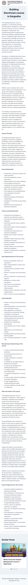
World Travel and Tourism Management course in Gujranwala (12, 562)
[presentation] (14, 550)
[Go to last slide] (4, 555)
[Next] (24, 555)
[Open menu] (25, 3)
